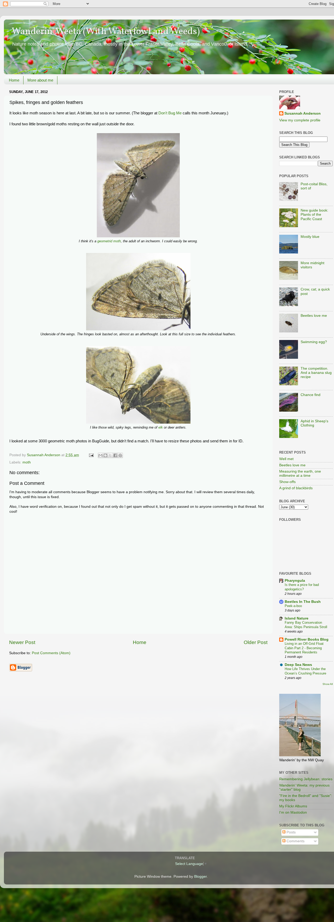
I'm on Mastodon (293, 812)
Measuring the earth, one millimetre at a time (300, 473)
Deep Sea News (298, 665)
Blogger (200, 876)
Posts (290, 832)
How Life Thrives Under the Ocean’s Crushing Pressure (305, 671)
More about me (40, 80)
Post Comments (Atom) (51, 653)
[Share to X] (110, 455)
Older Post (255, 642)
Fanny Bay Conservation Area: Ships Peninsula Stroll (306, 625)
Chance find (310, 395)
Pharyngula (295, 581)
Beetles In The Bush (303, 602)
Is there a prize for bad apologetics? (302, 587)
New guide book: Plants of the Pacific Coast (314, 214)
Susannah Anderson (302, 113)
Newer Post (22, 642)
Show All (328, 684)
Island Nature (296, 618)
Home (14, 80)
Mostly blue (310, 237)
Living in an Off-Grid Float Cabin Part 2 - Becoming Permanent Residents (304, 648)
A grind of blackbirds (296, 488)
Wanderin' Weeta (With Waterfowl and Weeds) (106, 31)
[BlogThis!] (105, 455)
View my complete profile (299, 120)
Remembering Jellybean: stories (305, 779)
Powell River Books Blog (307, 639)
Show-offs (287, 482)
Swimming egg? (314, 342)
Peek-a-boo (293, 606)
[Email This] (100, 455)
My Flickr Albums (293, 806)
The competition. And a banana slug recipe (316, 373)
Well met (286, 459)
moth (26, 462)
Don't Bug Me (170, 113)
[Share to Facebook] (115, 455)
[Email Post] (91, 455)
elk (160, 427)
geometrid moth (109, 241)
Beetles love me (314, 316)
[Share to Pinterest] (120, 455)
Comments (295, 841)
